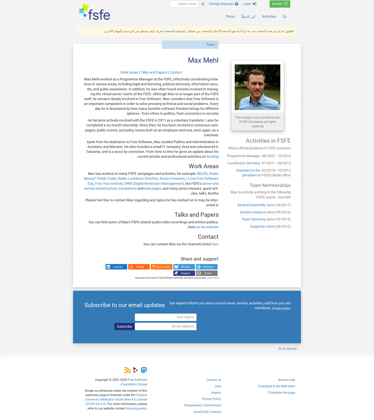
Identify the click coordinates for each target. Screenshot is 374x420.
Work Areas (129, 72)
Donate (278, 4)
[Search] (203, 4)
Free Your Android (109, 184)
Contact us (213, 380)
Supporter (258, 226)
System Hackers (253, 212)
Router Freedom (172, 179)
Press (230, 16)
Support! (185, 273)
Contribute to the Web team (276, 386)
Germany (253, 163)
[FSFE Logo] (94, 12)
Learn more (213, 277)
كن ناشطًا (248, 16)
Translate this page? (281, 392)
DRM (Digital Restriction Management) (154, 184)
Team (210, 45)
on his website (207, 227)
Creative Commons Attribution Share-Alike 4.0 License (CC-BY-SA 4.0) (116, 399)
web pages (152, 188)
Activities (269, 16)
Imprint (216, 392)
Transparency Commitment (202, 405)
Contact (175, 72)
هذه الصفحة (172, 31)
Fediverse (208, 267)
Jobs (217, 386)
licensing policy (136, 408)
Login (248, 4)
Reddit (140, 267)
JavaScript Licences (207, 412)
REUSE (202, 174)
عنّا (285, 16)
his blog (213, 156)
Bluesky (185, 267)
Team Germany (254, 219)
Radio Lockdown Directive (138, 179)
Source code (286, 380)
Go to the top (287, 348)
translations (127, 188)
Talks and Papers (154, 72)
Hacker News (163, 267)
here (215, 244)
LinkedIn (117, 267)
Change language (222, 4)
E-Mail (208, 273)
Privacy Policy (211, 399)
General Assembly (251, 205)
